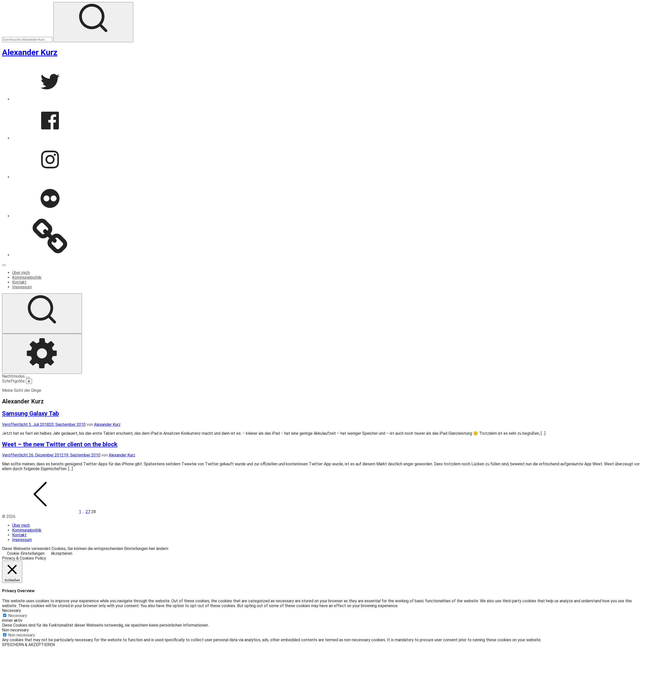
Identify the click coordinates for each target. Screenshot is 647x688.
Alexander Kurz (29, 52)
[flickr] (50, 216)
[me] (50, 255)
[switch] (28, 377)
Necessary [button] (11, 610)
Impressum (22, 287)
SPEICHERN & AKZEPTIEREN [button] (28, 644)
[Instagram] (50, 177)
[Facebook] (50, 138)
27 (88, 511)
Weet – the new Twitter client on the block (60, 444)
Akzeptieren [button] (61, 553)
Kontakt (19, 282)
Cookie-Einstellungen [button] (25, 553)
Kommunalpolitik (26, 277)
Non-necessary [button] (15, 630)
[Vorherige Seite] (40, 511)
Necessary (17, 615)
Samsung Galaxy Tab (30, 413)
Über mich (21, 272)
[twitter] (50, 99)
